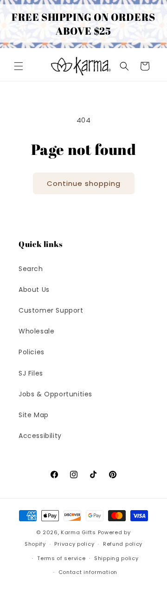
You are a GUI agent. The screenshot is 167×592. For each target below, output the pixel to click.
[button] (18, 66)
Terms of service (61, 558)
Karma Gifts (78, 532)
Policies (32, 352)
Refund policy (122, 544)
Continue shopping (84, 183)
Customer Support (51, 310)
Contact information (87, 572)
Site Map (34, 414)
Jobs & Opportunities (55, 394)
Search (31, 268)
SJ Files (31, 373)
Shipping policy (116, 558)
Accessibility (40, 435)
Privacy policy (74, 544)
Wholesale (36, 331)
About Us (34, 289)
